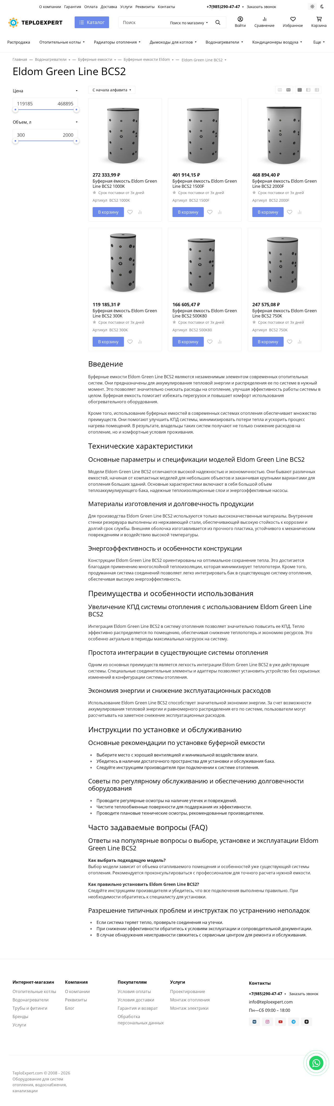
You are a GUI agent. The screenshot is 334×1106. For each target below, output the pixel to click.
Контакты (166, 6)
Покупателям (132, 982)
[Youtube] (280, 1022)
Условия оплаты (134, 991)
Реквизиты (145, 6)
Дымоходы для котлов (171, 42)
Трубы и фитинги (30, 1008)
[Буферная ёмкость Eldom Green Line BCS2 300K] (125, 264)
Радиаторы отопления (115, 42)
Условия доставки (136, 1000)
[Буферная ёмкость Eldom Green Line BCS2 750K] (284, 264)
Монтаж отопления (190, 1000)
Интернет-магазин (33, 982)
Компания (76, 982)
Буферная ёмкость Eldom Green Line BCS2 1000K (125, 183)
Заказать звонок (261, 6)
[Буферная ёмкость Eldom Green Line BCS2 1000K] (125, 135)
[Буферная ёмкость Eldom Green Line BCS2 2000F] (284, 135)
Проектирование (187, 991)
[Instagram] (267, 1022)
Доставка (109, 6)
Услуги (126, 6)
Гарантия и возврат (138, 1008)
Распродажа (18, 42)
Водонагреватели (222, 42)
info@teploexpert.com (271, 1002)
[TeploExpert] (36, 22)
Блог (69, 1008)
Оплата (91, 6)
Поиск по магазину (187, 22)
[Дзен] (306, 1022)
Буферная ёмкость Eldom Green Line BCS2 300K (125, 313)
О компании (50, 6)
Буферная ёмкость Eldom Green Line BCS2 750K (284, 313)
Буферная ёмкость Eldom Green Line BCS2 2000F (284, 183)
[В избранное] (130, 212)
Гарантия (72, 6)
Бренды (20, 1016)
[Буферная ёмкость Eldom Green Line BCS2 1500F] (204, 135)
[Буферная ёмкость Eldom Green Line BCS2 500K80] (204, 264)
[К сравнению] (140, 212)
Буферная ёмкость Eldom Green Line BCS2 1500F (204, 183)
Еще (317, 42)
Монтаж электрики (189, 1008)
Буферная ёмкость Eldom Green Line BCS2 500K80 (204, 313)
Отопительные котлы (60, 42)
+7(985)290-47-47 (223, 6)
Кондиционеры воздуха (275, 42)
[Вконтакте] (254, 1022)
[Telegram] (293, 1022)
